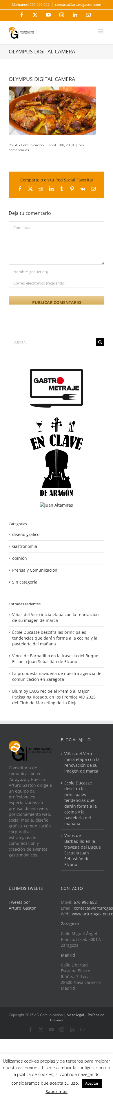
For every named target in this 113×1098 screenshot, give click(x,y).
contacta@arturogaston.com (78, 4)
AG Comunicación (29, 145)
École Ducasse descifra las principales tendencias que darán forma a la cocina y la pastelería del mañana (54, 638)
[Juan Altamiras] (56, 505)
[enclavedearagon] (56, 419)
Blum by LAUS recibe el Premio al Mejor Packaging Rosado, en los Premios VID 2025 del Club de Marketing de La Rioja (54, 696)
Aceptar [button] (92, 1083)
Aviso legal (75, 1014)
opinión (19, 558)
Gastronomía (24, 546)
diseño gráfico (25, 534)
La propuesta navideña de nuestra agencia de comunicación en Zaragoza (56, 676)
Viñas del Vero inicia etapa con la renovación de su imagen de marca (55, 617)
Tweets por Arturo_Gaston (23, 905)
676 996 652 (85, 902)
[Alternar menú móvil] (101, 31)
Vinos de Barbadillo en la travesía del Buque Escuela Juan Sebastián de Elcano (55, 658)
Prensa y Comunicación (34, 570)
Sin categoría (24, 582)
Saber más (56, 1091)
